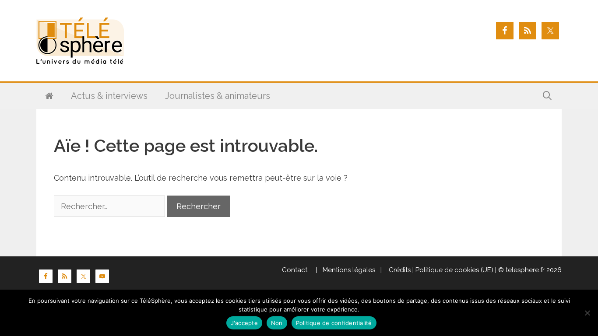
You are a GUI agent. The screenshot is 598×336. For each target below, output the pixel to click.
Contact (294, 270)
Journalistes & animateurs (217, 96)
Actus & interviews (109, 96)
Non (277, 322)
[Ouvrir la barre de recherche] (547, 96)
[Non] (587, 312)
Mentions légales (349, 270)
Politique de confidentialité (334, 322)
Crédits (399, 270)
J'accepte (244, 322)
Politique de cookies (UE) (454, 270)
